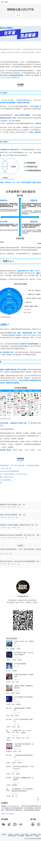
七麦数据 (37, 835)
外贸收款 (17, 834)
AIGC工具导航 (24, 834)
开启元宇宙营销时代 (12, 77)
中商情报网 (21, 835)
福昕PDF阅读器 (12, 835)
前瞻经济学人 (29, 835)
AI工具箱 (10, 834)
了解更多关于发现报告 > (8, 814)
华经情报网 (33, 834)
